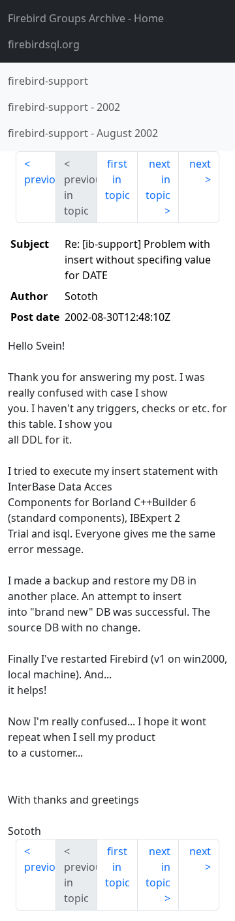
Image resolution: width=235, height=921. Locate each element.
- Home (86, 18)
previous (40, 179)
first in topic (117, 179)
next (200, 164)
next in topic (158, 179)
